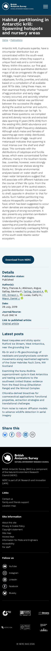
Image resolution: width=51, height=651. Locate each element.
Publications (16, 40)
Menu (45, 6)
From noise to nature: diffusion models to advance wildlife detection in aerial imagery (24, 412)
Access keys (8, 536)
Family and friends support (15, 502)
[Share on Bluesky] (5, 434)
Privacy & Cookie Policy (13, 526)
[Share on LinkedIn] (25, 434)
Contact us (7, 499)
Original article (10, 323)
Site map (6, 533)
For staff (6, 547)
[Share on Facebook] (12, 434)
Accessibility (8, 543)
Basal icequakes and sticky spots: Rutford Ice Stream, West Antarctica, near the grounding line (23, 344)
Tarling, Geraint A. (34, 291)
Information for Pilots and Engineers (20, 540)
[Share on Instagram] (18, 434)
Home (5, 40)
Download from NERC (18, 259)
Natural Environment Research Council (20, 473)
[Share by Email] (32, 434)
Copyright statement (12, 529)
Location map (9, 505)
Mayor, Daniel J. (11, 298)
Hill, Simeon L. (10, 295)
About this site (9, 522)
